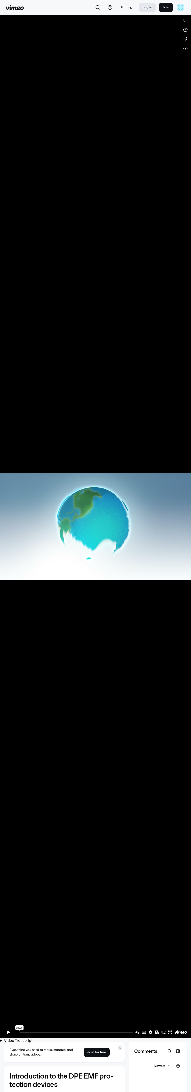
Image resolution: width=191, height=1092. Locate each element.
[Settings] (150, 1032)
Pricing (126, 7)
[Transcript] (157, 1032)
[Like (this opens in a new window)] (185, 20)
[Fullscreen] (170, 1032)
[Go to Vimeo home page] (15, 7)
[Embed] (185, 48)
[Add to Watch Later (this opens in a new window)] (185, 29)
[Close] (120, 1047)
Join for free (96, 1052)
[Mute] (137, 1032)
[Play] (8, 1032)
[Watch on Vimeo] (180, 1032)
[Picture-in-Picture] (163, 1032)
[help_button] (110, 7)
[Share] (185, 39)
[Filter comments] (178, 1066)
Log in (147, 7)
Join (165, 7)
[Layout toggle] (178, 1051)
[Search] (97, 7)
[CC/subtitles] (144, 1032)
